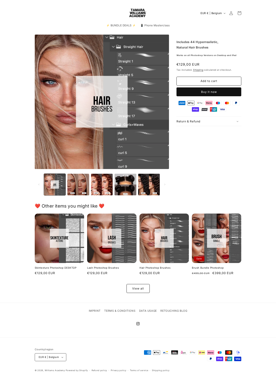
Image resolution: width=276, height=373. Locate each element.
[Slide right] (165, 184)
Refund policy (99, 370)
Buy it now (209, 91)
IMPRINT (95, 310)
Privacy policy (118, 370)
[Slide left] (39, 184)
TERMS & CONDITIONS (119, 310)
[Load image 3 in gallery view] (102, 184)
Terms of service (139, 370)
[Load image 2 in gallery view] (78, 184)
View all (138, 288)
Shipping (198, 69)
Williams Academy (55, 370)
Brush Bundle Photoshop (208, 267)
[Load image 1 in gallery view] (55, 184)
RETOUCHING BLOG (173, 310)
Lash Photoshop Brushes (103, 267)
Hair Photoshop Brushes (155, 267)
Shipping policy (161, 370)
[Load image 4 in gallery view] (125, 184)
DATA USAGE (148, 310)
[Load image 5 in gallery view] (149, 184)
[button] (208, 121)
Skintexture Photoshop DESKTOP (55, 267)
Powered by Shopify (77, 370)
